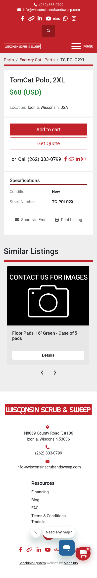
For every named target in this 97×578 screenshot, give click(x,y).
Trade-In (38, 521)
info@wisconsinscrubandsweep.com (51, 10)
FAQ (35, 508)
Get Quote (48, 143)
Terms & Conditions (48, 516)
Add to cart (48, 129)
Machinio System (32, 563)
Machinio (71, 563)
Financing (40, 492)
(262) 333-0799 (51, 5)
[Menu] (76, 46)
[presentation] (42, 372)
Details (48, 355)
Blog (35, 500)
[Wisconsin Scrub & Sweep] (48, 409)
